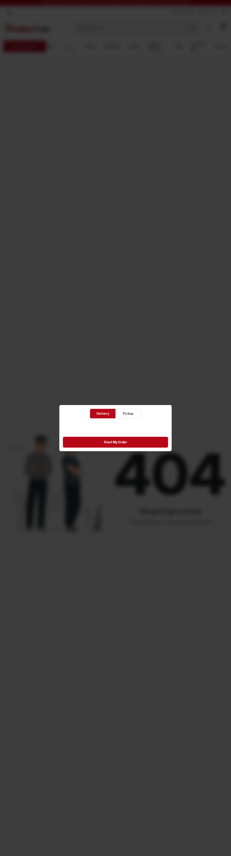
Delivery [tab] (103, 413)
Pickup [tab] (128, 413)
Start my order (115, 442)
